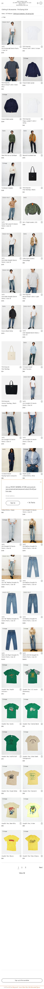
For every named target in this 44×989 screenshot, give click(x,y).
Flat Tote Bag (5, 369)
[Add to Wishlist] (20, 47)
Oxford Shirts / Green (8, 510)
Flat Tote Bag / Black (29, 189)
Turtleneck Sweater (7, 188)
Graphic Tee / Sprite (7, 724)
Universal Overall (27, 367)
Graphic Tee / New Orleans (31, 856)
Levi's (3, 46)
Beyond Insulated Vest (29, 155)
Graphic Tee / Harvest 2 (30, 791)
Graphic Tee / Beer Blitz (9, 823)
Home (3, 13)
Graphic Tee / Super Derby (9, 791)
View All (22, 873)
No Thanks (32, 502)
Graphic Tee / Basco (8, 856)
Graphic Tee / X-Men (29, 823)
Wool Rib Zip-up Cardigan (9, 155)
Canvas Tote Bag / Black (9, 403)
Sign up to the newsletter (22, 980)
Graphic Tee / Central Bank (31, 724)
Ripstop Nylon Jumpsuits (9, 476)
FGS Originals (26, 46)
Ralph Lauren (26, 473)
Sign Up (12, 503)
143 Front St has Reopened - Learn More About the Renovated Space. (22, 987)
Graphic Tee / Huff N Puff (9, 756)
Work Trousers (27, 369)
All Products (9, 13)
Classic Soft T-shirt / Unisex (31, 48)
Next (40, 867)
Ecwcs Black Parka (7, 331)
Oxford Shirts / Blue (29, 476)
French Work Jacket (28, 83)
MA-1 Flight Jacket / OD (30, 222)
